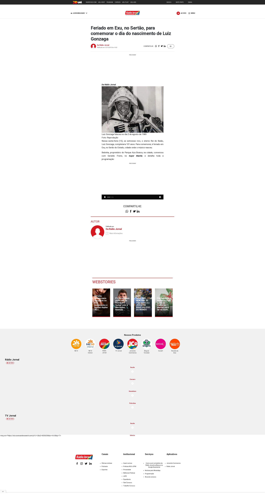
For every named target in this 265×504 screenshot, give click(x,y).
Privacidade (127, 469)
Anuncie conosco (150, 477)
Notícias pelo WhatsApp (152, 470)
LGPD (125, 476)
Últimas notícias (107, 463)
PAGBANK (110, 2)
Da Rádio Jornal (103, 45)
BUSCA (169, 2)
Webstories (104, 282)
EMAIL (190, 2)
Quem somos (127, 463)
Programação (149, 473)
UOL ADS (133, 2)
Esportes (104, 469)
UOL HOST (101, 2)
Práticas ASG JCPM (129, 466)
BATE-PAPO (180, 2)
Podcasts (105, 466)
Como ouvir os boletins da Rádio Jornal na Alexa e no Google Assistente (154, 465)
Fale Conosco (127, 482)
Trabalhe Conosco (129, 486)
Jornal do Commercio (174, 463)
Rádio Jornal (171, 466)
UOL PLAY (125, 2)
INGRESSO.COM (91, 2)
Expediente (127, 479)
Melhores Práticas (129, 473)
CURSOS (117, 2)
